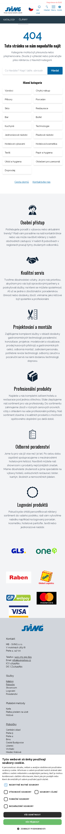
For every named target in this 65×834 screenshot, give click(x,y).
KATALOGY (9, 19)
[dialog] (32, 794)
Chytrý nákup (43, 90)
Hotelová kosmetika (46, 144)
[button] (32, 829)
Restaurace (42, 108)
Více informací (55, 779)
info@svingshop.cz (21, 660)
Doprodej (10, 170)
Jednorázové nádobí (16, 135)
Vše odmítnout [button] (32, 814)
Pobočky (10, 684)
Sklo (7, 108)
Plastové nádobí (44, 135)
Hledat (55, 70)
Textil (7, 152)
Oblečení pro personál (48, 161)
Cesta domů (22, 181)
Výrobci (9, 90)
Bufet (39, 117)
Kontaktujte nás (41, 181)
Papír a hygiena (44, 152)
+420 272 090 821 (23, 657)
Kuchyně (9, 126)
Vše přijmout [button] (32, 822)
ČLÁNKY (23, 19)
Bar (6, 117)
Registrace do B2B (54, 2)
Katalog (9, 681)
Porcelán (41, 99)
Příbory (8, 99)
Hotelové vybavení (15, 144)
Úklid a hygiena (13, 161)
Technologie (42, 126)
